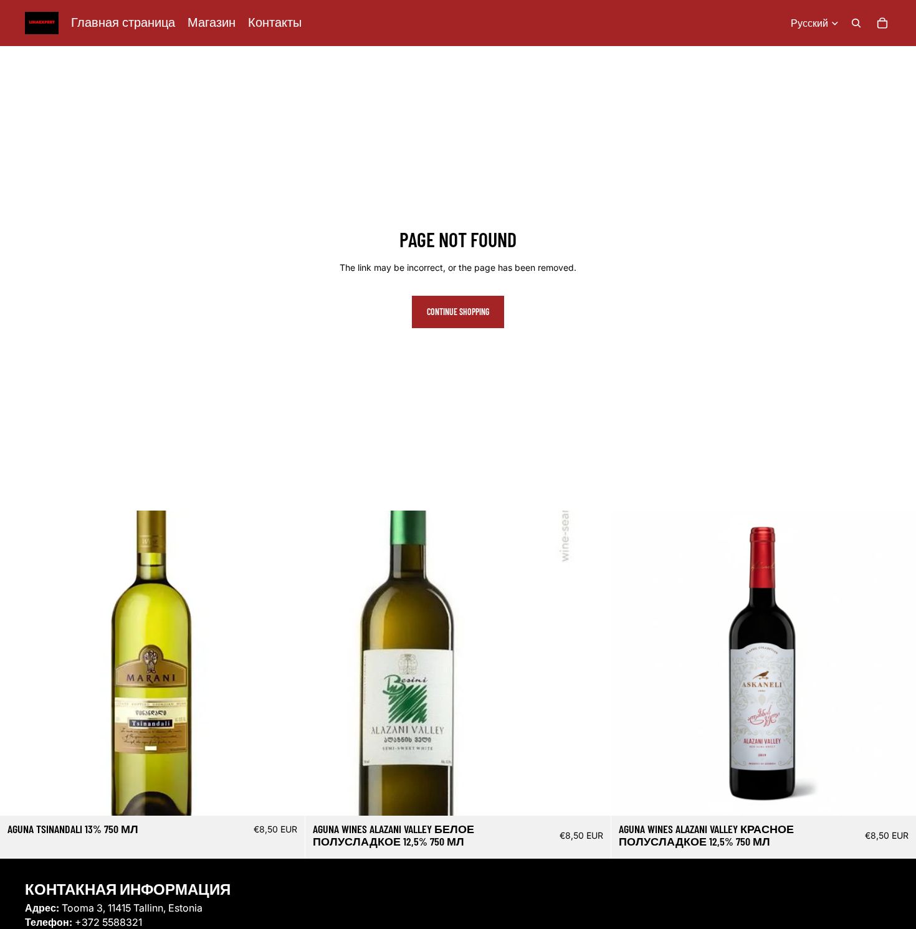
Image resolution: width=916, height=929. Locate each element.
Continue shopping (458, 311)
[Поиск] (856, 23)
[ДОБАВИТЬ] (286, 797)
